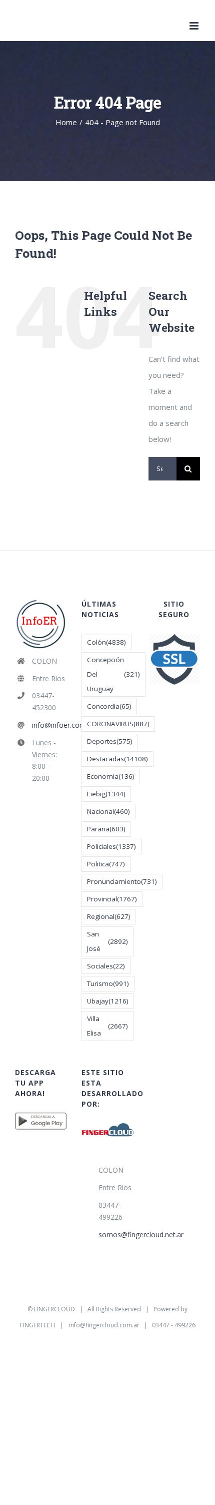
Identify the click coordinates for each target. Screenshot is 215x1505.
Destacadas (117, 758)
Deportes (109, 741)
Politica (106, 863)
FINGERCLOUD (54, 1309)
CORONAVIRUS (118, 723)
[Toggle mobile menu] (195, 26)
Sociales (106, 965)
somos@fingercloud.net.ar (116, 1234)
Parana (106, 828)
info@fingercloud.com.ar (104, 1325)
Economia (110, 776)
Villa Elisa (107, 1026)
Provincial (112, 898)
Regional (108, 916)
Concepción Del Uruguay (113, 674)
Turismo (108, 983)
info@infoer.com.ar (49, 725)
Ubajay (107, 1001)
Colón (106, 642)
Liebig (106, 793)
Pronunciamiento (122, 881)
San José (107, 941)
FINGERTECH (37, 1325)
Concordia (109, 706)
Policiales (111, 846)
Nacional (108, 811)
